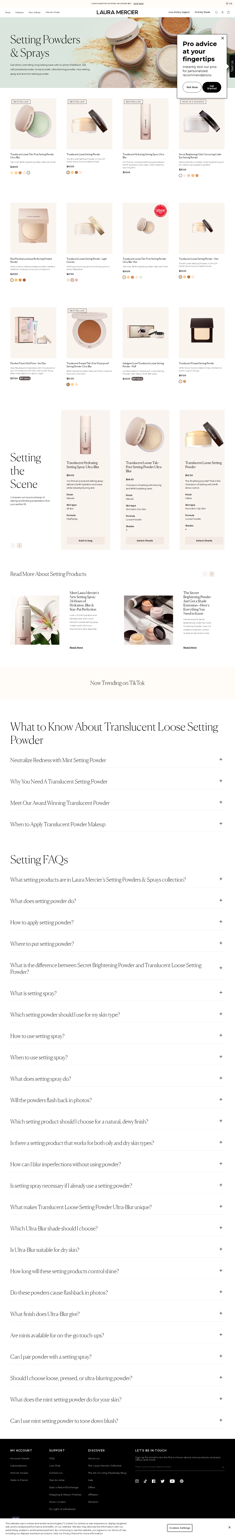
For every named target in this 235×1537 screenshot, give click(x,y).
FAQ (52, 1458)
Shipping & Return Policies (65, 1494)
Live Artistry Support (179, 12)
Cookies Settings (179, 1527)
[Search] (216, 12)
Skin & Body (35, 12)
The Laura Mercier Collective (105, 1465)
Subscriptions (18, 1465)
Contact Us (55, 1472)
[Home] (117, 12)
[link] (11, 172)
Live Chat (54, 1465)
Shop (7, 12)
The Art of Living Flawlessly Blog (107, 1472)
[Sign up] (223, 1467)
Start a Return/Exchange (63, 1487)
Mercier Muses (53, 12)
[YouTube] (172, 1481)
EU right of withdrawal (62, 1509)
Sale (90, 1480)
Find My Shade (202, 12)
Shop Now (138, 3)
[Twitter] (163, 1481)
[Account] (222, 12)
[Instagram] (137, 1481)
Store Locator (57, 1501)
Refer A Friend (19, 1480)
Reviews (93, 1501)
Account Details (19, 1458)
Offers (91, 1487)
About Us (93, 1458)
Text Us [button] (232, 66)
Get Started (212, 87)
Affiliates (93, 1494)
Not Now (192, 87)
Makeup (19, 12)
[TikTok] (145, 1481)
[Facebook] (153, 1481)
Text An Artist (57, 1480)
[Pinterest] (181, 1481)
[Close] (229, 1527)
